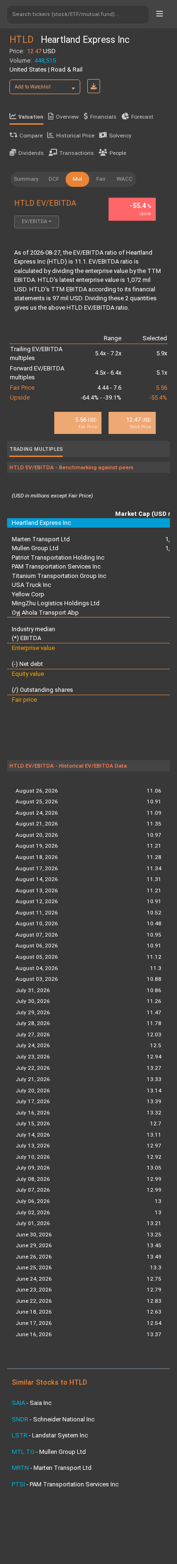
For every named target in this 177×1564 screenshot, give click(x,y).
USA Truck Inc (31, 584)
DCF (54, 179)
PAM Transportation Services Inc (56, 566)
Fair (101, 179)
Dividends (31, 153)
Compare (30, 135)
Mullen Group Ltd (35, 548)
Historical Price (75, 135)
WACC (125, 179)
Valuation (30, 117)
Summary (26, 179)
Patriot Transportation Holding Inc (58, 557)
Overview (67, 116)
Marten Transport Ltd (41, 539)
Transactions (76, 153)
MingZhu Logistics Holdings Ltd (56, 603)
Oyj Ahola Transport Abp (45, 612)
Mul (77, 179)
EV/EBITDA (34, 221)
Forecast (142, 116)
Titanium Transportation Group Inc (59, 575)
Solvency (120, 135)
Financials (103, 116)
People (118, 153)
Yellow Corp (28, 594)
